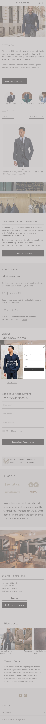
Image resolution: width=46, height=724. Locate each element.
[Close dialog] (44, 346)
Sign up (34, 369)
